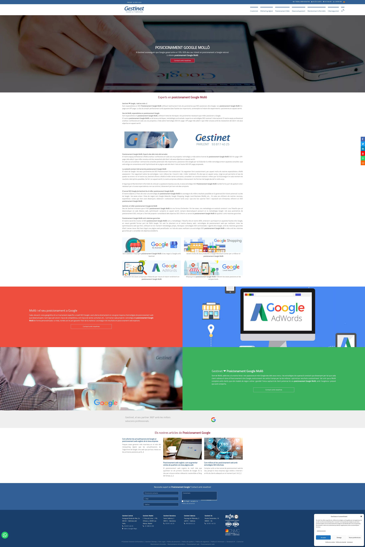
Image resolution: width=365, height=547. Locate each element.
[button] (361, 516)
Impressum (350, 542)
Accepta (323, 537)
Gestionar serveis (321, 531)
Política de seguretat (202, 541)
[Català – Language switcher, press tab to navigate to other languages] (344, 2)
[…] (142, 452)
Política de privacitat (341, 542)
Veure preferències (355, 537)
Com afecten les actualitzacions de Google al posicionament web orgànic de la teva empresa (140, 439)
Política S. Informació (217, 541)
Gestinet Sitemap (151, 541)
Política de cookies (330, 542)
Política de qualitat (188, 541)
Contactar (240, 541)
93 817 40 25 (137, 2)
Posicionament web (193, 544)
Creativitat (254, 11)
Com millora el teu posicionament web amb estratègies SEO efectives (220, 463)
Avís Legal (161, 541)
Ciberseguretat (333, 11)
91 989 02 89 (149, 526)
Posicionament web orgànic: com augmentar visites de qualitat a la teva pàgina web (180, 463)
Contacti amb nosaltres (182, 60)
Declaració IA (231, 541)
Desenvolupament (298, 11)
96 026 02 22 (190, 523)
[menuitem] (301, 2)
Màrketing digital (266, 11)
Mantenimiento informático (176, 544)
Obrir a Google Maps (130, 528)
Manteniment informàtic (317, 11)
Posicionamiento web (208, 544)
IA (342, 11)
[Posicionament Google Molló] (150, 140)
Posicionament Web (282, 11)
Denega (339, 537)
